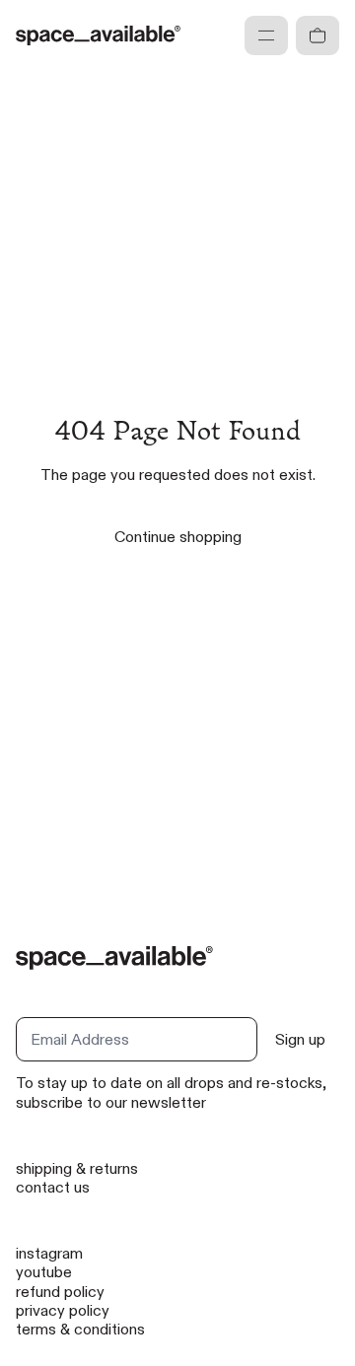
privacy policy (62, 1310)
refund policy (60, 1291)
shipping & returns (77, 1168)
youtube (44, 1272)
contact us (53, 1187)
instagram (49, 1253)
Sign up (300, 1039)
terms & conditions (80, 1329)
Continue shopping (178, 536)
